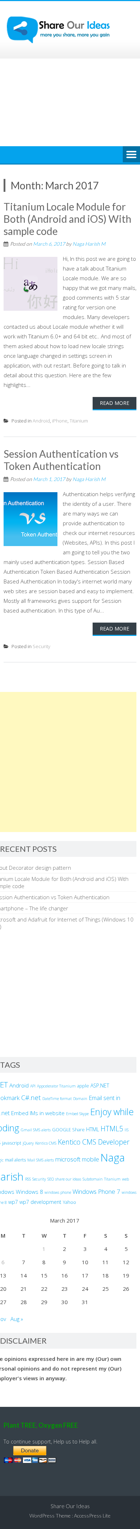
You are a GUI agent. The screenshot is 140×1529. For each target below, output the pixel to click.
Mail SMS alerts (40, 1160)
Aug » (16, 1318)
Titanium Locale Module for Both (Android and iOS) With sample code (67, 218)
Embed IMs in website (38, 1113)
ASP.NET (99, 1085)
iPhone (59, 420)
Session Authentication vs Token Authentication (61, 460)
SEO (50, 1179)
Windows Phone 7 (96, 1191)
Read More (114, 402)
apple (83, 1086)
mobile (90, 1159)
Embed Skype (77, 1113)
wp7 (13, 1201)
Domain (80, 1098)
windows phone (58, 1192)
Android (41, 420)
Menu (131, 154)
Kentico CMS (45, 1143)
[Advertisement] (70, 102)
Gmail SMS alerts (36, 1129)
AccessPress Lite (92, 1515)
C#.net (31, 1097)
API (33, 1086)
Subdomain (93, 1179)
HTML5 (112, 1128)
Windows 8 (29, 1191)
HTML (92, 1129)
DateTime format (57, 1098)
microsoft (67, 1159)
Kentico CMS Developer (94, 1142)
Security (41, 646)
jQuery (28, 1143)
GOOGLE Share (68, 1130)
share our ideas (68, 1179)
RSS (28, 1179)
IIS (127, 1129)
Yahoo (69, 1202)
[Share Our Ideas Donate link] (30, 1461)
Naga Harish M (89, 244)
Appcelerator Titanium (56, 1086)
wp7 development (40, 1201)
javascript (11, 1143)
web (125, 1179)
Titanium (79, 420)
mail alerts (15, 1160)
